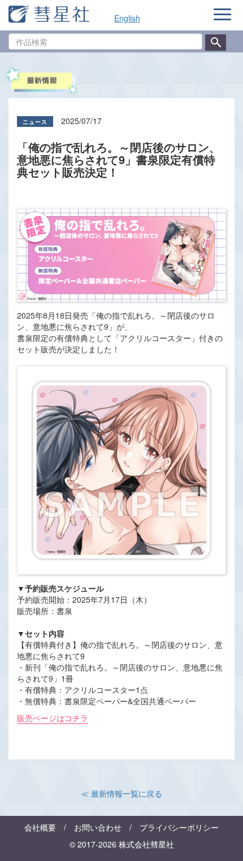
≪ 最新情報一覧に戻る (121, 793)
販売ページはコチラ (52, 717)
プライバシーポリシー (179, 827)
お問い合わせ (98, 827)
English (127, 18)
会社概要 (40, 827)
